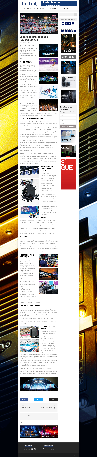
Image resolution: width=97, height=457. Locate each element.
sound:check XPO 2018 (26, 406)
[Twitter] (63, 23)
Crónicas (42, 8)
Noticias (36, 8)
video (29, 395)
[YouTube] (73, 23)
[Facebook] (69, 23)
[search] (75, 14)
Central (25, 42)
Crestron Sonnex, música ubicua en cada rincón (48, 407)
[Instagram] (66, 23)
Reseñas (48, 8)
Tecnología (54, 8)
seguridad (21, 395)
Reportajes (29, 8)
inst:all (21, 42)
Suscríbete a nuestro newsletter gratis (68, 126)
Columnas (62, 8)
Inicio (24, 8)
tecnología (25, 395)
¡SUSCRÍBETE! (69, 8)
